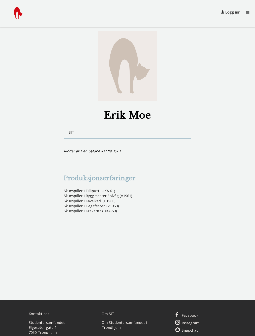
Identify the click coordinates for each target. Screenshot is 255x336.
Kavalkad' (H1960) (100, 201)
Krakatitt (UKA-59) (101, 210)
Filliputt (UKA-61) (100, 190)
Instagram (190, 322)
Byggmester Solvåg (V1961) (109, 195)
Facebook (190, 315)
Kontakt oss (39, 313)
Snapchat (190, 330)
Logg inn (232, 12)
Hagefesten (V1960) (102, 206)
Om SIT (108, 313)
